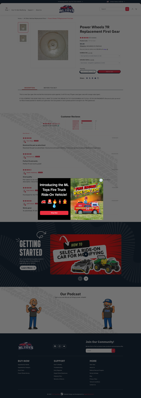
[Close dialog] (101, 180)
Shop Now (54, 213)
